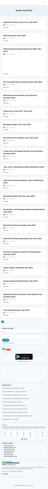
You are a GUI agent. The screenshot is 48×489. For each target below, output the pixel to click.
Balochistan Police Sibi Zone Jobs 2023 (19, 196)
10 (5, 432)
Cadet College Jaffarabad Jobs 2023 (18, 268)
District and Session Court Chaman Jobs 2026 (14, 391)
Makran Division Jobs (9, 451)
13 (23, 432)
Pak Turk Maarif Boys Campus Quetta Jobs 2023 (22, 82)
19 (17, 434)
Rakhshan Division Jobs (10, 447)
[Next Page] (12, 322)
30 (42, 435)
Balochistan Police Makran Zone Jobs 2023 (20, 138)
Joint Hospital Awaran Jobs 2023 (16, 310)
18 (11, 434)
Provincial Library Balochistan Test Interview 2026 (15, 412)
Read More (6, 27)
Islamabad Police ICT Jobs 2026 (11, 419)
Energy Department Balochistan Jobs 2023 (20, 281)
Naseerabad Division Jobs (10, 456)
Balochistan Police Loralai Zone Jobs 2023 (20, 22)
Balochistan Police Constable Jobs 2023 (19, 225)
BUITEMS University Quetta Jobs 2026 (12, 402)
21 (30, 434)
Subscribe (6, 340)
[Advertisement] (24, 64)
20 (23, 434)
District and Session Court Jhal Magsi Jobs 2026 (15, 409)
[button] (4, 463)
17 (5, 434)
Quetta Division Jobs (9, 449)
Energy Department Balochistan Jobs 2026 (13, 388)
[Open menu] (45, 2)
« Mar (22, 439)
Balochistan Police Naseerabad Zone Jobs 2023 (22, 239)
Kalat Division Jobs (9, 445)
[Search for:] (24, 331)
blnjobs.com (30, 485)
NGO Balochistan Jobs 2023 (14, 36)
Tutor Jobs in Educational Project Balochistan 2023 (23, 167)
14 (30, 432)
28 (30, 435)
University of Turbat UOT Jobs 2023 (17, 111)
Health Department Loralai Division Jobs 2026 (14, 405)
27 (23, 435)
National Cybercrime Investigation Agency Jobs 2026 (16, 398)
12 (17, 432)
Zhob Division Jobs (8, 454)
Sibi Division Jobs (8, 452)
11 (11, 432)
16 (42, 432)
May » (25, 439)
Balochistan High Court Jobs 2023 (17, 124)
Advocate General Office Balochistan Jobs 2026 (15, 395)
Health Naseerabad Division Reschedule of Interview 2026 (17, 415)
